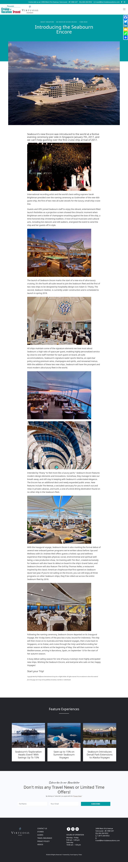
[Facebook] (126, 17)
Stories (40, 832)
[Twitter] (126, 21)
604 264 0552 (85, 2)
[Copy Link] (126, 33)
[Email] (126, 29)
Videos (40, 844)
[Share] (126, 37)
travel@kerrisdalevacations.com (107, 2)
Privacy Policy (77, 796)
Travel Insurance (44, 838)
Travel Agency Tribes (76, 854)
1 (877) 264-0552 (103, 836)
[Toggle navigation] (124, 9)
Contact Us (42, 828)
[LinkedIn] (126, 25)
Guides (40, 835)
